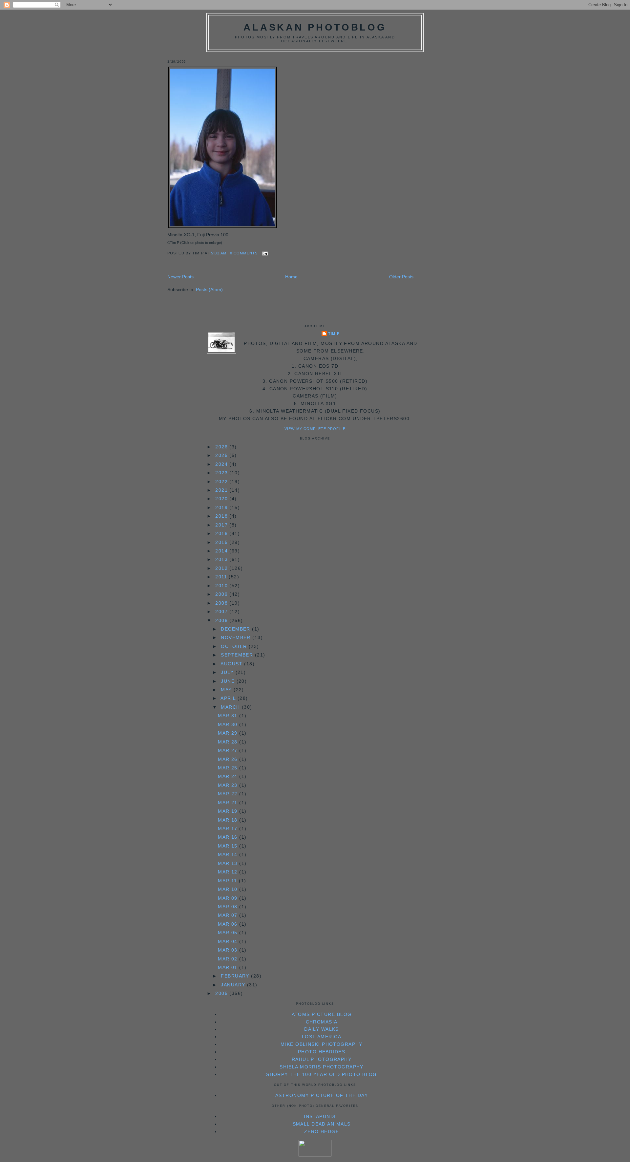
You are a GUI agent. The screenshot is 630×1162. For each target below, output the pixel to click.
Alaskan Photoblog (314, 27)
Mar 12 (228, 871)
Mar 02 (228, 958)
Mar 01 (228, 967)
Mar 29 (228, 733)
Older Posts (401, 276)
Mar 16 (228, 837)
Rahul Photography (321, 1059)
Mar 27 (228, 750)
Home (291, 276)
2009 (222, 594)
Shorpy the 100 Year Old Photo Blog (321, 1074)
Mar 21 (228, 802)
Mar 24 (228, 776)
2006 (222, 620)
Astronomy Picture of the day (321, 1095)
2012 (222, 568)
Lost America (321, 1036)
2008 (222, 603)
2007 (222, 611)
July (228, 672)
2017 (222, 524)
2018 (222, 516)
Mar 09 (228, 898)
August (232, 663)
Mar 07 (228, 915)
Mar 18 (228, 820)
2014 (222, 550)
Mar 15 (228, 846)
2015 (222, 542)
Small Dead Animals (322, 1124)
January (234, 984)
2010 (222, 585)
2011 (222, 576)
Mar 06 (228, 924)
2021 (222, 490)
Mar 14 (228, 854)
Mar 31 (228, 715)
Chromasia (322, 1021)
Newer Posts (180, 276)
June (228, 681)
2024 (222, 464)
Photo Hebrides (321, 1051)
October (234, 646)
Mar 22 (228, 793)
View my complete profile (315, 429)
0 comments (244, 253)
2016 (222, 533)
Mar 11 (228, 880)
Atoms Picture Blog (322, 1014)
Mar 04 (228, 941)
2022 (222, 481)
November (236, 637)
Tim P (334, 333)
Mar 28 (228, 741)
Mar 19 (228, 811)
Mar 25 (228, 767)
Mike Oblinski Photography (322, 1044)
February (236, 976)
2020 (222, 498)
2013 (222, 559)
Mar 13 (228, 863)
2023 (222, 472)
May (227, 689)
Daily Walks (321, 1029)
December (236, 629)
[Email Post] (264, 253)
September (238, 654)
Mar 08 (228, 906)
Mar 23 (228, 785)
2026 (222, 446)
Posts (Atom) (209, 289)
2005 (222, 993)
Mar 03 (228, 950)
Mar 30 (228, 724)
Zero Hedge (321, 1131)
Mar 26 (228, 759)
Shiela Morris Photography (322, 1066)
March (231, 707)
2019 (222, 507)
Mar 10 (228, 889)
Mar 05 (228, 932)
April (229, 698)
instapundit (321, 1116)
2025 (222, 455)
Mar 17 (228, 828)
